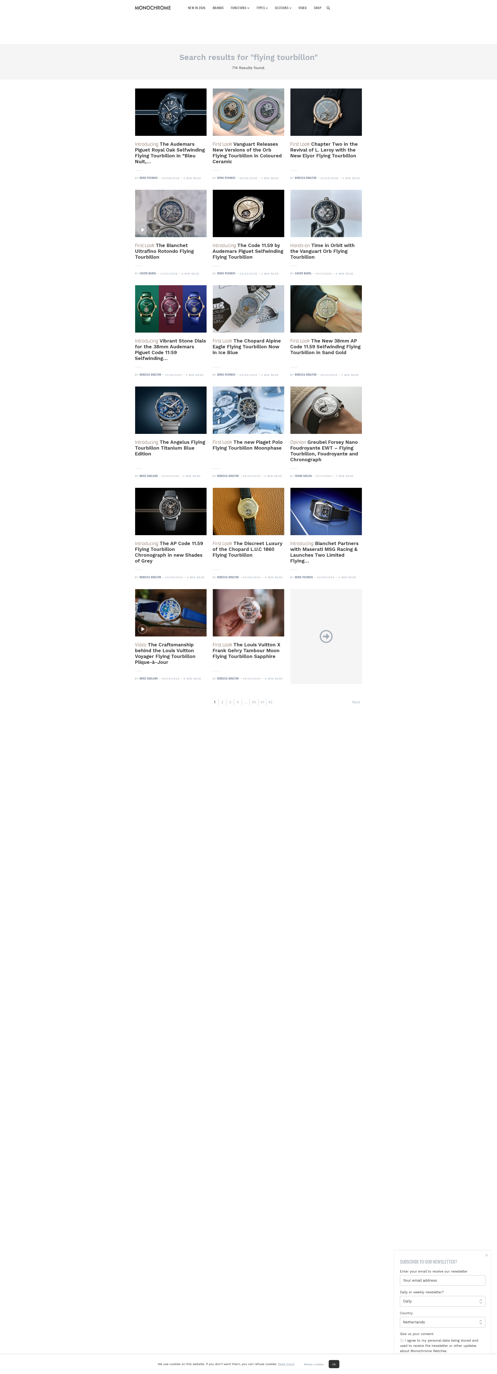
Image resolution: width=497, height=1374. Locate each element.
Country (406, 1313)
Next (356, 702)
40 (254, 702)
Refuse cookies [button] (314, 1364)
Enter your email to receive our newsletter (433, 1271)
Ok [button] (334, 1364)
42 (270, 702)
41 (262, 702)
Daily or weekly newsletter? (422, 1292)
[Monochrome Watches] (153, 8)
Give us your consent (417, 1334)
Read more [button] (286, 1364)
